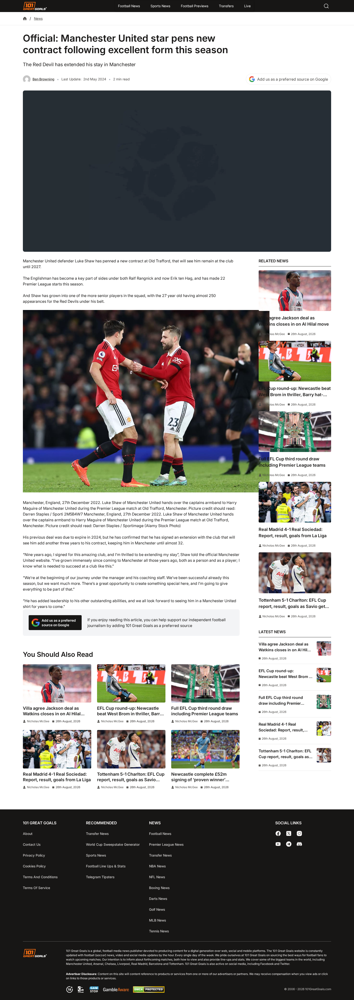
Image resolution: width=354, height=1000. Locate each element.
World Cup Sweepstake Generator (113, 844)
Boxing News (159, 888)
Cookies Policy (34, 866)
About (28, 834)
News (38, 18)
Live (247, 6)
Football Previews (194, 6)
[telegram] (289, 844)
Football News (129, 6)
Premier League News (166, 844)
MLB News (157, 920)
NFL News (157, 877)
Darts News (158, 899)
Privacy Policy (34, 855)
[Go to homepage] (35, 6)
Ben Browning (43, 79)
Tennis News (159, 931)
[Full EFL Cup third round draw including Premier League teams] (205, 683)
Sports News (160, 6)
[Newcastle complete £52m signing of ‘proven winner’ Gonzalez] (205, 749)
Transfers (226, 6)
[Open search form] (326, 6)
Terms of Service (36, 888)
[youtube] (278, 844)
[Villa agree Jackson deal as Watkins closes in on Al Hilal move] (57, 683)
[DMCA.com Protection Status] (148, 991)
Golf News (157, 909)
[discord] (299, 844)
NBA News (157, 866)
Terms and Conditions (40, 877)
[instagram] (299, 833)
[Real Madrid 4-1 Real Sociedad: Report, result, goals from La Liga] (57, 749)
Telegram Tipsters (100, 877)
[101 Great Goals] (38, 971)
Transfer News (97, 834)
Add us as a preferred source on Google (292, 79)
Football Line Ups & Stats (105, 866)
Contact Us (31, 844)
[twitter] (289, 833)
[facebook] (278, 833)
